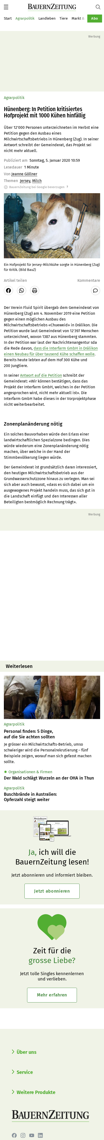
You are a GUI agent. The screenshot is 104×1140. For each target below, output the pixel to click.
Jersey (25, 180)
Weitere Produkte (36, 1092)
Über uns (27, 1052)
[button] (6, 7)
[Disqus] (52, 595)
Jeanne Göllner (24, 174)
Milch (37, 180)
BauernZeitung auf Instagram (23, 1135)
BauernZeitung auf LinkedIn (40, 1135)
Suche (100, 7)
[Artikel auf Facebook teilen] (8, 290)
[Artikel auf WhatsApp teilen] (21, 290)
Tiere (63, 18)
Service (25, 1072)
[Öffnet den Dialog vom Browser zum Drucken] (34, 290)
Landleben (47, 18)
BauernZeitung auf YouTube (31, 1135)
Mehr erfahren (52, 995)
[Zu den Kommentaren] (95, 290)
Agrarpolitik (25, 18)
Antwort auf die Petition (41, 375)
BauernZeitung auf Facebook (14, 1135)
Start (8, 18)
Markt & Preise (84, 18)
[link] (52, 734)
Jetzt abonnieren (52, 891)
